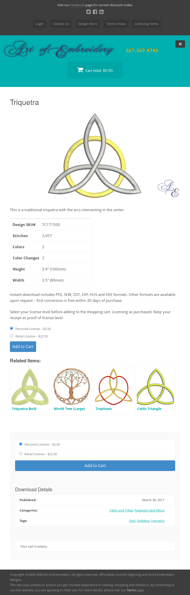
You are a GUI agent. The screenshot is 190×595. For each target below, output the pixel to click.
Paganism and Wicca (149, 510)
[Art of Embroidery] (95, 52)
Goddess (143, 520)
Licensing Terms (146, 23)
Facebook (77, 5)
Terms (131, 590)
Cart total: (98, 70)
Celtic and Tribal (121, 510)
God (132, 520)
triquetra (157, 520)
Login (39, 23)
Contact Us (61, 23)
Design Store (87, 23)
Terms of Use (115, 23)
